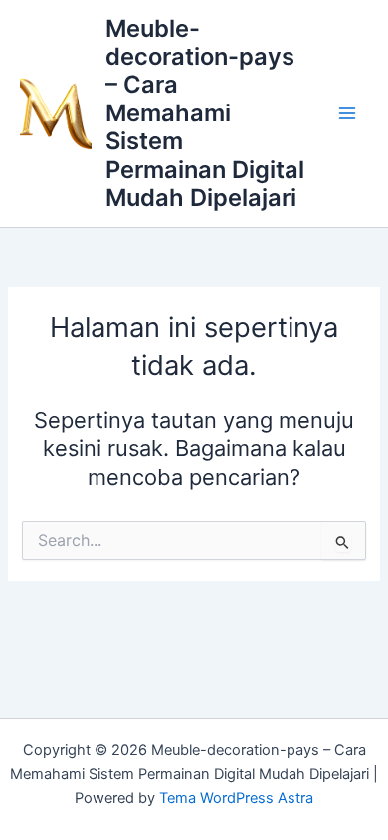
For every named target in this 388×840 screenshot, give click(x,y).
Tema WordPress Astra (236, 798)
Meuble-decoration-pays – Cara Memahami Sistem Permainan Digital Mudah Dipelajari (204, 113)
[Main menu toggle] (347, 113)
